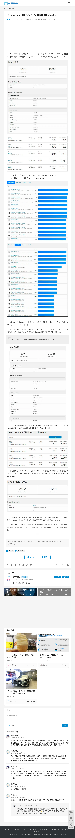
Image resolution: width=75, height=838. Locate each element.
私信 (66, 577)
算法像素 (14, 795)
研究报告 (21, 551)
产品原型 (10, 635)
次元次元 (19, 805)
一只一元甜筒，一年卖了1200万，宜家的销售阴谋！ (20, 656)
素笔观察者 (14, 735)
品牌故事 (44, 19)
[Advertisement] (37, 37)
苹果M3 (11, 551)
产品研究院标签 (34, 829)
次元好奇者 (14, 751)
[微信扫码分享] (7, 565)
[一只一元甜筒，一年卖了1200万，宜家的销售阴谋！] (21, 642)
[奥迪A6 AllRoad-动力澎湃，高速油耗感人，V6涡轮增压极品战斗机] (21, 679)
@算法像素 (20, 809)
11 (17, 660)
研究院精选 (9, 19)
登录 (8, 725)
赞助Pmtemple (63, 829)
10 (49, 660)
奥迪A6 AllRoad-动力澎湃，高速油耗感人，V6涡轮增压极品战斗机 (21, 692)
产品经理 (17, 829)
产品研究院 (36, 19)
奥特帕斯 (63, 834)
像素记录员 (14, 766)
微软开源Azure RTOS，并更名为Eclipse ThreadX (51, 656)
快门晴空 (14, 784)
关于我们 (53, 829)
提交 (65, 725)
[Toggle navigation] (69, 3)
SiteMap (36, 831)
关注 (58, 577)
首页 (5, 8)
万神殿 (25, 829)
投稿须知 (44, 829)
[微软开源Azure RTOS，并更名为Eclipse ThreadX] (53, 642)
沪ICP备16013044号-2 (45, 834)
